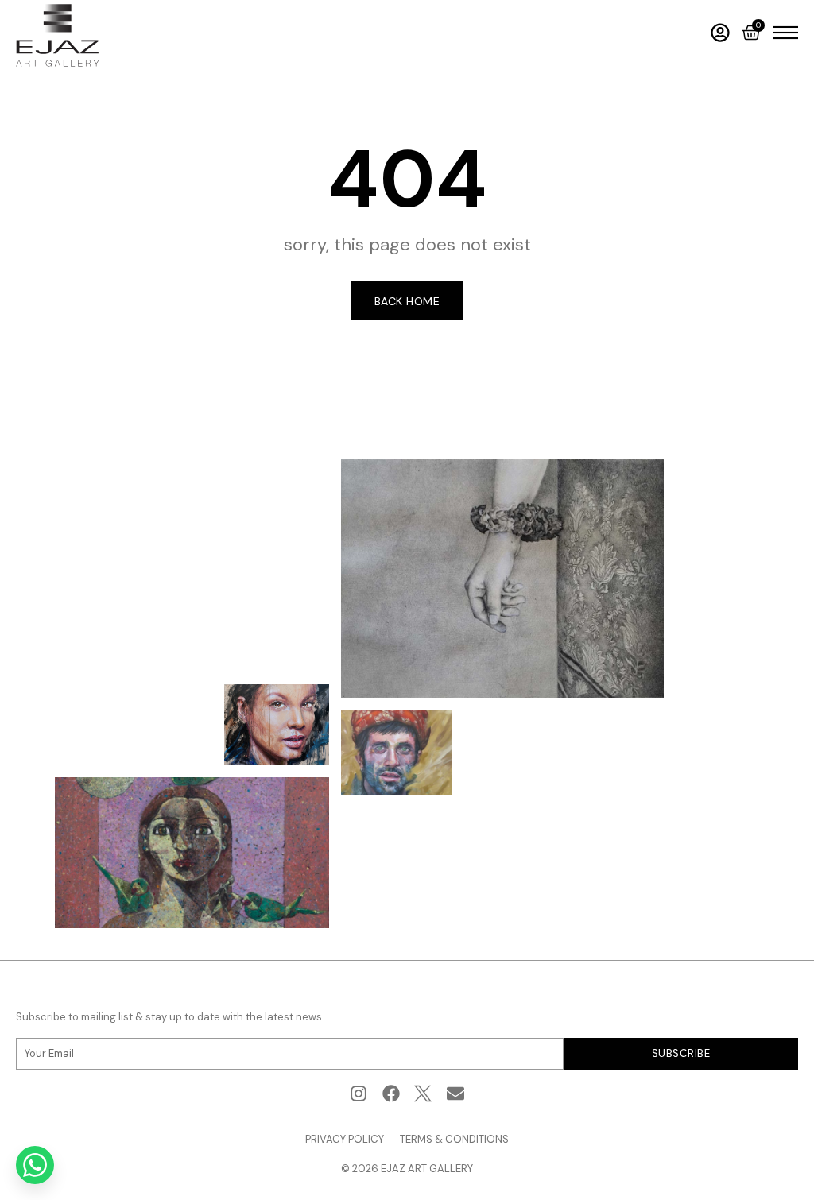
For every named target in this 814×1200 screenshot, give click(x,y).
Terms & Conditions (454, 1139)
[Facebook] (390, 1094)
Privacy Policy (344, 1139)
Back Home (407, 301)
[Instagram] (358, 1094)
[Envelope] (456, 1094)
